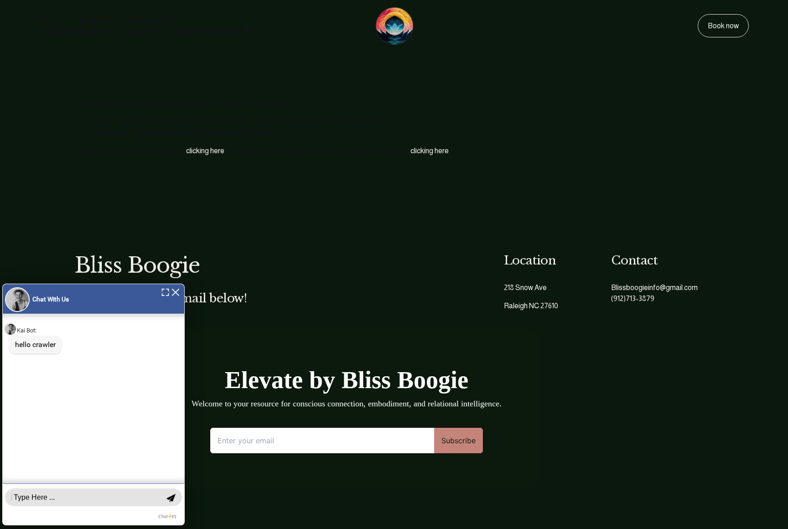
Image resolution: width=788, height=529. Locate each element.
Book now (723, 26)
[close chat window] (175, 292)
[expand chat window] (165, 292)
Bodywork (97, 20)
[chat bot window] (93, 404)
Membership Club (73, 30)
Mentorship (154, 20)
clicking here (205, 151)
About (50, 20)
